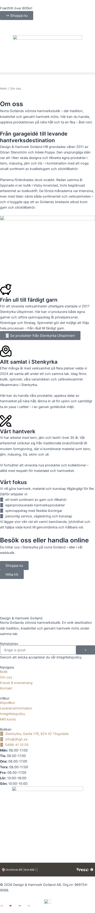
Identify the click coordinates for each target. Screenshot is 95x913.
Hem (3, 88)
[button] (47, 73)
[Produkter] (47, 28)
